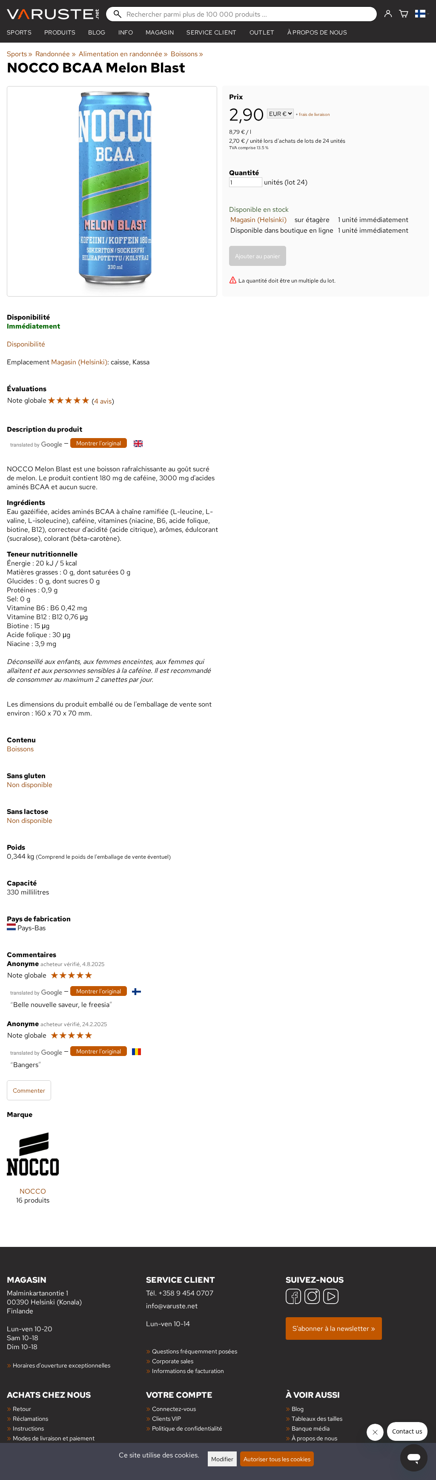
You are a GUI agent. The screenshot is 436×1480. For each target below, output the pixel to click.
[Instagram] (312, 1297)
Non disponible (29, 784)
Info (125, 32)
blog (96, 32)
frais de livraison (314, 114)
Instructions (28, 1428)
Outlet (262, 32)
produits (60, 32)
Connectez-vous (174, 1409)
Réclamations (30, 1418)
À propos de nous (317, 32)
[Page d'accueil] (53, 14)
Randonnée (55, 53)
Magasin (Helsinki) (258, 219)
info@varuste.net (172, 1305)
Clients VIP (166, 1418)
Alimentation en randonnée (123, 53)
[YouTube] (330, 1297)
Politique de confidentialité (187, 1428)
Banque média (311, 1428)
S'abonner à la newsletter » (334, 1328)
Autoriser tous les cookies (277, 1459)
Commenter (29, 1090)
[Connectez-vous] (388, 14)
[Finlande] (422, 14)
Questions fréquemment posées (194, 1351)
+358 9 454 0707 (185, 1293)
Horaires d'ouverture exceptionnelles (61, 1365)
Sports (19, 32)
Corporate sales (172, 1361)
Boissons (187, 53)
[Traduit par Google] (36, 443)
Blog (298, 1409)
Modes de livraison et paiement (54, 1438)
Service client (211, 32)
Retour (22, 1409)
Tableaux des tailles (317, 1418)
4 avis (103, 401)
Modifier (222, 1459)
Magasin (160, 32)
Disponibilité (26, 344)
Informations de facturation (188, 1371)
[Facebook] (293, 1297)
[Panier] (403, 14)
